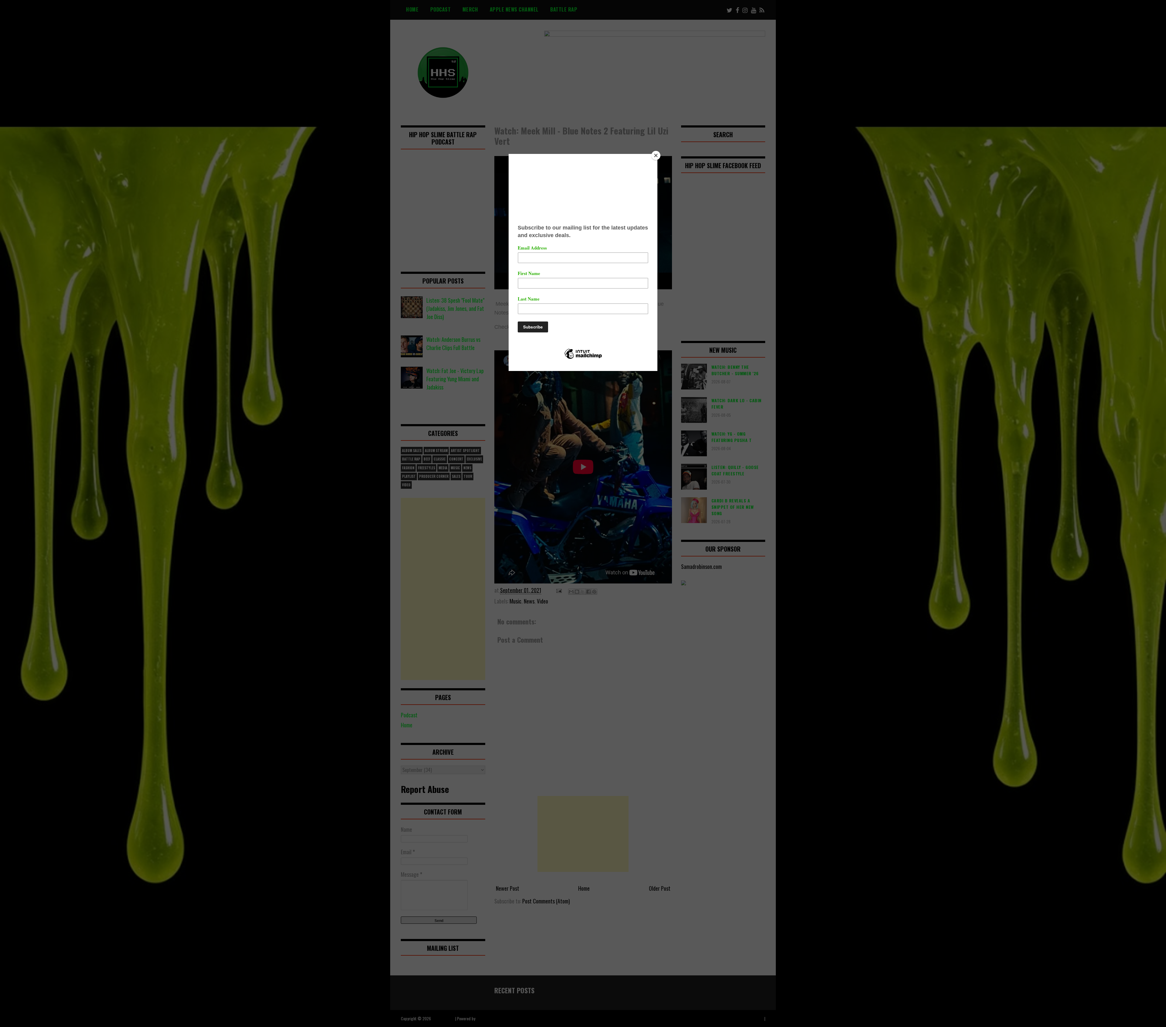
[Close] (655, 155)
